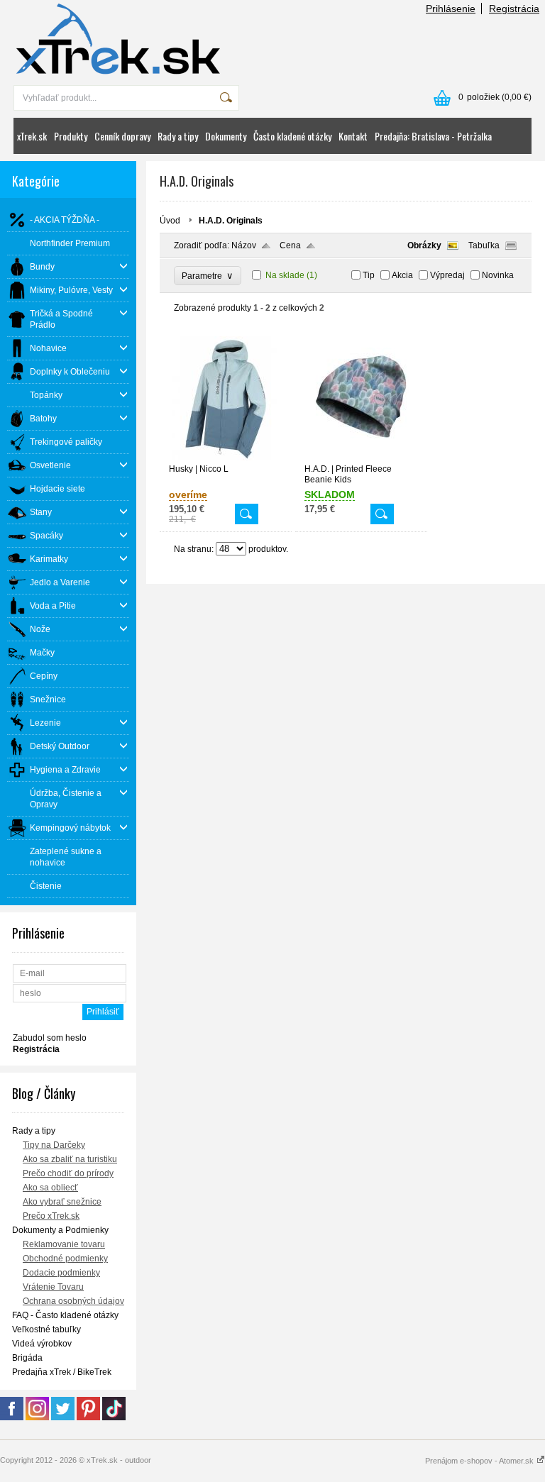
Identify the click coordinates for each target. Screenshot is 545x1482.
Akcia (402, 275)
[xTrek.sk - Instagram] (37, 1417)
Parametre (207, 275)
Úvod (170, 221)
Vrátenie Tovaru (53, 1287)
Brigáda (27, 1358)
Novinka (498, 275)
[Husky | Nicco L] (225, 458)
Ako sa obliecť (50, 1188)
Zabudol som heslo (50, 1038)
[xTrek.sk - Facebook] (11, 1417)
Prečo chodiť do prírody (68, 1173)
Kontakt (353, 135)
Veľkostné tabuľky (46, 1329)
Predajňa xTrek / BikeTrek (61, 1372)
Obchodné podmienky (65, 1258)
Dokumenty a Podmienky (60, 1230)
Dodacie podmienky (61, 1273)
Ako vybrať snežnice (62, 1202)
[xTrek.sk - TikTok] (114, 1417)
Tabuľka (484, 245)
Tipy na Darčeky (54, 1145)
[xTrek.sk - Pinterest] (88, 1417)
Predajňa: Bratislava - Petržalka (433, 135)
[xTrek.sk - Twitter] (63, 1417)
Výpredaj (447, 275)
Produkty (70, 135)
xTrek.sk (32, 135)
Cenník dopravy (122, 135)
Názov (243, 245)
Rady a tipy (178, 135)
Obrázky (424, 245)
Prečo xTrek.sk (51, 1216)
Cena (290, 245)
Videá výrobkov (42, 1344)
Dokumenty (225, 135)
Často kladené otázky (292, 135)
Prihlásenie (450, 8)
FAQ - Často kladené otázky (65, 1315)
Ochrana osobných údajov (73, 1301)
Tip (369, 275)
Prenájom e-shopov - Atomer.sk (480, 1460)
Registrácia (514, 8)
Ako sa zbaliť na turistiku (70, 1159)
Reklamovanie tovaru (64, 1244)
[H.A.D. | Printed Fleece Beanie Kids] (361, 458)
